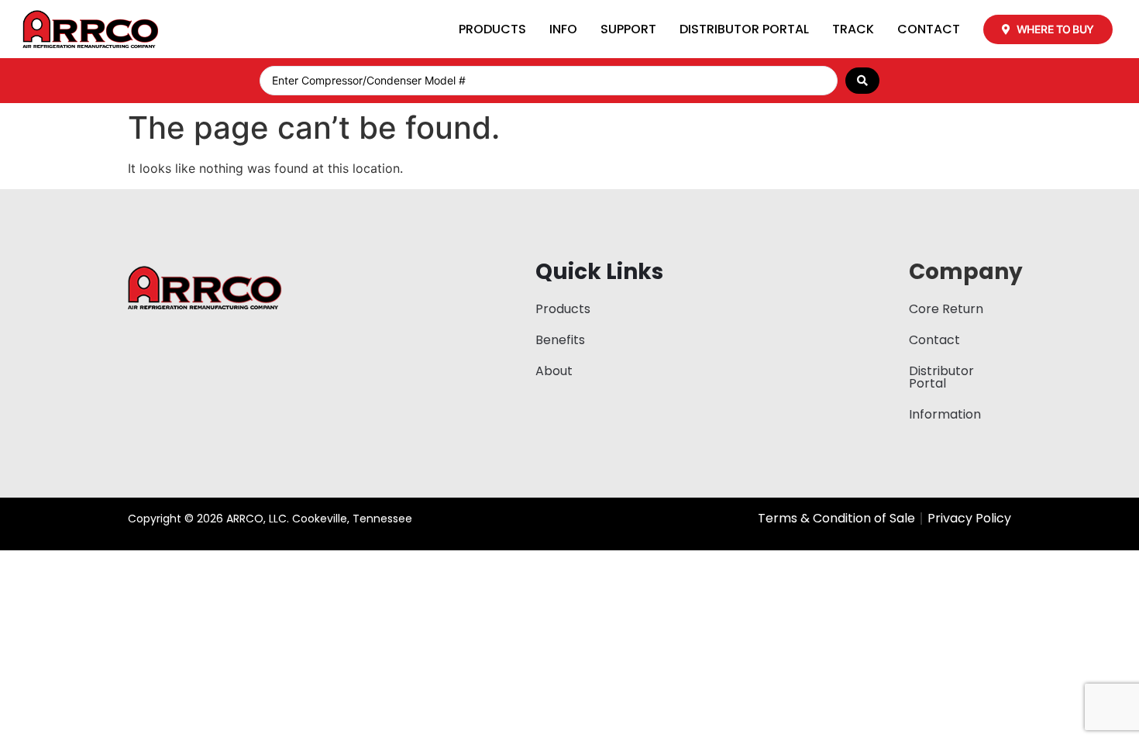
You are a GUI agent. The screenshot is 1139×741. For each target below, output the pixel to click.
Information (945, 414)
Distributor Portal (744, 29)
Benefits (560, 340)
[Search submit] (862, 80)
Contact (928, 29)
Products (492, 29)
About (554, 371)
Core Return (946, 309)
